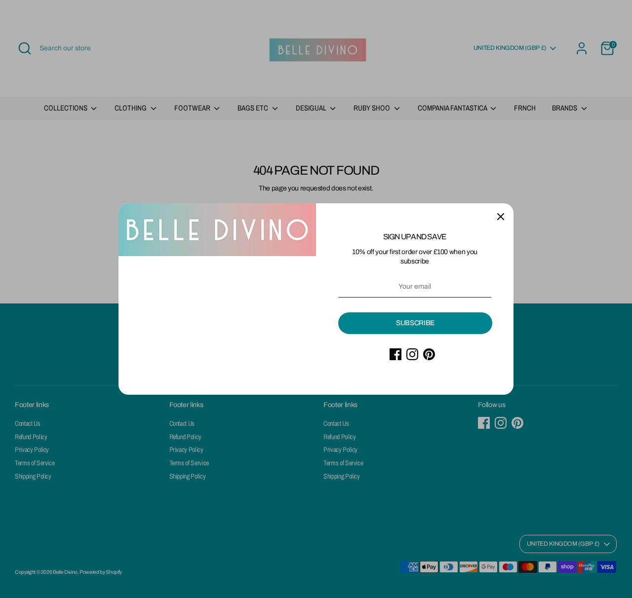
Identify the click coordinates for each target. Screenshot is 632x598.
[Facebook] (395, 354)
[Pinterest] (429, 354)
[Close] (501, 216)
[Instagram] (412, 354)
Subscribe (415, 323)
